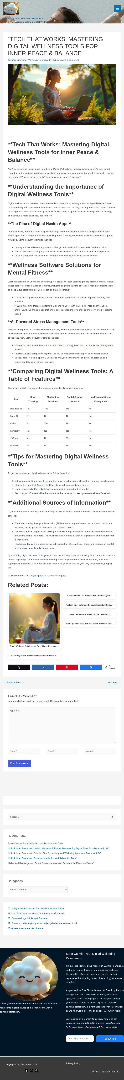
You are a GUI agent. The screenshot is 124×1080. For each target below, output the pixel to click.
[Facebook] (26, 1070)
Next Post (114, 682)
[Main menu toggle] (117, 8)
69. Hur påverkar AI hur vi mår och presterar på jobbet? (36, 913)
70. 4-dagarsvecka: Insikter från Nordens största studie (36, 908)
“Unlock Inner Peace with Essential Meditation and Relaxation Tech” (42, 858)
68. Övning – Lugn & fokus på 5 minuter (28, 918)
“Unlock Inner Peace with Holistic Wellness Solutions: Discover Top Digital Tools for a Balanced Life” (58, 848)
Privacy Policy (73, 1063)
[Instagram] (31, 1070)
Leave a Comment (69, 60)
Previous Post (12, 682)
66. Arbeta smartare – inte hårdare (25, 928)
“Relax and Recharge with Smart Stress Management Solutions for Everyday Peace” (51, 863)
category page (36, 575)
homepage (60, 575)
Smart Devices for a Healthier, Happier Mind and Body (35, 843)
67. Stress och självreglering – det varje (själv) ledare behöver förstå (42, 923)
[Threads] (36, 1070)
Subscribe (110, 1038)
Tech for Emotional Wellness (22, 60)
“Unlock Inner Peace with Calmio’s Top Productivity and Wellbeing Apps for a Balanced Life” (54, 853)
